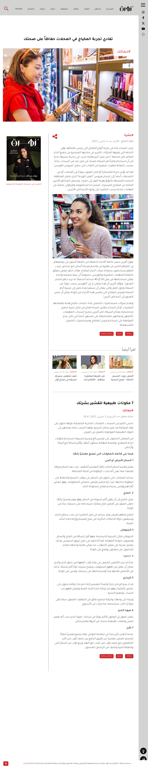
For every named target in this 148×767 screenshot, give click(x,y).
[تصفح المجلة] (143, 759)
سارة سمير (127, 416)
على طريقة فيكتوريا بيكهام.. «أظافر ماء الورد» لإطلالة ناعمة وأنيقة (94, 378)
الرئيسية (109, 9)
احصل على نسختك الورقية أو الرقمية (23, 184)
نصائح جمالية (106, 334)
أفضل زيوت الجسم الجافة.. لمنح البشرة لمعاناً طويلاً (122, 378)
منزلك (42, 9)
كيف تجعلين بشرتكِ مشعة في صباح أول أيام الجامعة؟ (65, 378)
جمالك (76, 9)
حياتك (52, 9)
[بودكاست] (143, 751)
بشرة (119, 334)
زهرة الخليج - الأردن (123, 141)
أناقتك (86, 9)
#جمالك (130, 372)
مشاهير (98, 9)
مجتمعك (64, 9)
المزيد (25, 764)
